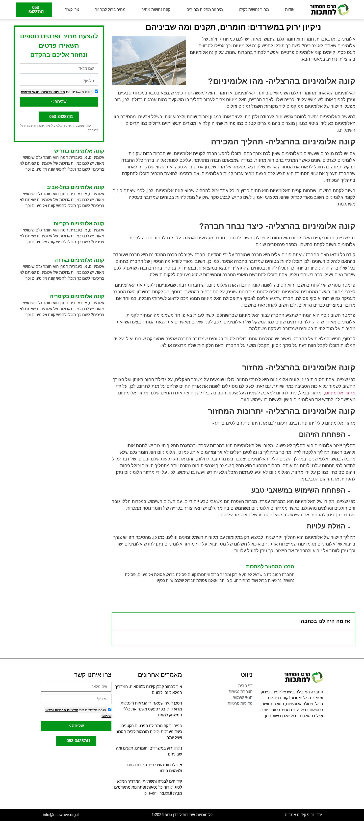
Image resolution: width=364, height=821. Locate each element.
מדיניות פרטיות (52, 92)
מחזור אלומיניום (340, 392)
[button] (119, 621)
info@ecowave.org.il (61, 815)
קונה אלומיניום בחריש (79, 151)
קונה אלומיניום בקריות (78, 223)
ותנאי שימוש (30, 92)
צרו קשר (72, 9)
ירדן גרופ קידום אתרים (303, 815)
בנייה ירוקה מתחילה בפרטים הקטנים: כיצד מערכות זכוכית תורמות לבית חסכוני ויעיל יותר (148, 732)
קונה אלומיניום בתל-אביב (75, 187)
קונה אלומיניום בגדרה (79, 260)
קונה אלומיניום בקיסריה (77, 296)
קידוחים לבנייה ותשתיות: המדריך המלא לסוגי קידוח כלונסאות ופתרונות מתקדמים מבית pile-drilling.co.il (148, 787)
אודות (289, 9)
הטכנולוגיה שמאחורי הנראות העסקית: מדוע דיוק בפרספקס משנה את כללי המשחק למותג (151, 709)
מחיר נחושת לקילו (254, 9)
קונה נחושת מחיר (156, 9)
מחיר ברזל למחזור (110, 9)
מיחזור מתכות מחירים (204, 9)
